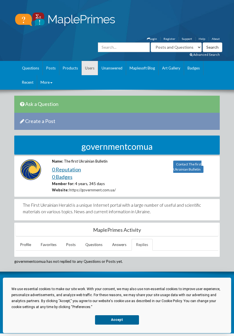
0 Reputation (66, 169)
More (45, 82)
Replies (142, 244)
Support (187, 38)
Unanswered (112, 68)
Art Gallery (171, 68)
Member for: (63, 183)
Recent (27, 82)
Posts (51, 68)
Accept (117, 320)
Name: (57, 161)
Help (202, 38)
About (216, 38)
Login (153, 38)
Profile (25, 244)
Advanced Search (206, 54)
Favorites (49, 244)
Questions (30, 68)
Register (169, 38)
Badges (193, 68)
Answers (119, 244)
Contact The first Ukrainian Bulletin (187, 166)
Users (89, 68)
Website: (60, 190)
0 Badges (62, 177)
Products (70, 68)
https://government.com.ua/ (92, 190)
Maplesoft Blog (142, 68)
